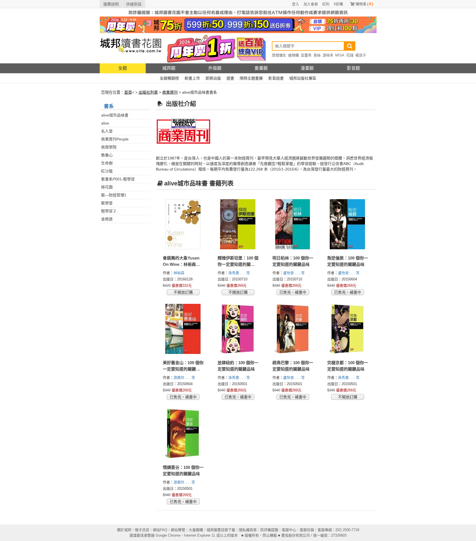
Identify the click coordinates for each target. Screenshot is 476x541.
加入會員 (311, 4)
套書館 (261, 68)
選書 (230, 78)
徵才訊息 (142, 530)
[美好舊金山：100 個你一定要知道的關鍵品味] (183, 329)
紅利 (325, 4)
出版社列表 (148, 92)
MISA (339, 55)
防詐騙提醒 (269, 530)
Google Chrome (168, 535)
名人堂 (107, 131)
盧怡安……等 (294, 273)
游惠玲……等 (185, 377)
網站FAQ (160, 530)
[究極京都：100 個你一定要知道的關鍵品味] (347, 329)
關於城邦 (124, 530)
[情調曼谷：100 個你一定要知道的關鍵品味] (183, 434)
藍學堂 (107, 203)
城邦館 (168, 68)
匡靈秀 (306, 55)
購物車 (364, 4)
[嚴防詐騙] (238, 12)
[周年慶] (238, 24)
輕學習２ (109, 211)
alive (105, 123)
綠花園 (107, 187)
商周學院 (109, 147)
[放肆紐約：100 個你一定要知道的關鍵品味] (238, 329)
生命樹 (107, 163)
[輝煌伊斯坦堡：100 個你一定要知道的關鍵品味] (238, 224)
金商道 (107, 219)
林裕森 (179, 273)
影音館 (353, 68)
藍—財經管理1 (113, 195)
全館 (122, 68)
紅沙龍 (107, 171)
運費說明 (111, 4)
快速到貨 (134, 4)
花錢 (349, 55)
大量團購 (196, 530)
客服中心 (289, 530)
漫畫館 (307, 68)
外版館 (214, 68)
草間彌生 (279, 55)
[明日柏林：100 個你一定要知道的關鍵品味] (293, 224)
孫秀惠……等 (239, 273)
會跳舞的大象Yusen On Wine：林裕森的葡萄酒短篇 (181, 264)
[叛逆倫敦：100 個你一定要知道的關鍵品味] (347, 224)
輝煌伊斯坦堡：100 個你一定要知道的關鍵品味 (238, 264)
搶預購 (293, 55)
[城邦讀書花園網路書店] (131, 48)
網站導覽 (178, 530)
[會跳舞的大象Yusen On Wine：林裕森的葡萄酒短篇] (183, 224)
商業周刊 (170, 92)
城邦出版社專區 (302, 78)
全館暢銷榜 (169, 78)
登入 (295, 4)
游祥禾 (328, 55)
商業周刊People (115, 139)
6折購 (338, 4)
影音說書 (276, 78)
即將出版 (213, 78)
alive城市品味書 (114, 115)
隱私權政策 (248, 530)
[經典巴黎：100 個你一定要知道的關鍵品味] (293, 329)
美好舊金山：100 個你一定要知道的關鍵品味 (183, 369)
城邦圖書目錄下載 (221, 530)
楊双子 (360, 55)
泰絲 (317, 55)
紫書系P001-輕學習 (118, 179)
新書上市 (192, 78)
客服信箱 (307, 530)
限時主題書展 (251, 78)
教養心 (107, 155)
